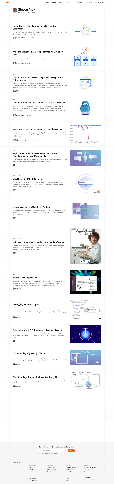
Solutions (54, 2)
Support (68, 476)
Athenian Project (51, 469)
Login (95, 2)
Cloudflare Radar (70, 469)
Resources (61, 2)
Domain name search (34, 480)
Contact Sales (101, 2)
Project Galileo (50, 467)
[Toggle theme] (89, 2)
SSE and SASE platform (90, 467)
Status (67, 474)
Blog (67, 480)
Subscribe (71, 450)
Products (47, 2)
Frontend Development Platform (92, 474)
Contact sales (32, 469)
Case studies (69, 471)
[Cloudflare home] (12, 2)
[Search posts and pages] (92, 2)
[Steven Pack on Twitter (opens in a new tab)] (19, 15)
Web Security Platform (90, 479)
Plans (30, 467)
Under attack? (32, 478)
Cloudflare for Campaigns (53, 471)
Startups (31, 476)
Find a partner (32, 474)
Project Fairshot (51, 474)
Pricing (67, 2)
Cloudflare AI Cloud (89, 469)
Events (67, 478)
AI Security (87, 471)
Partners (31, 471)
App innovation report (71, 467)
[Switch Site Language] (86, 2)
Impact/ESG (50, 476)
